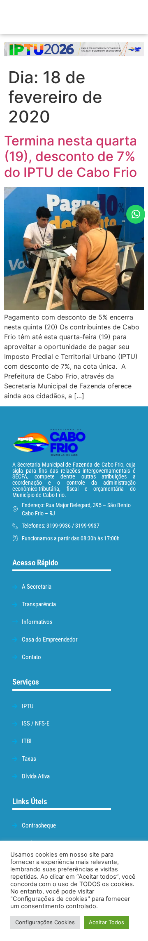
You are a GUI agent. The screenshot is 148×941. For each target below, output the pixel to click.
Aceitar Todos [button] (106, 922)
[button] (105, 17)
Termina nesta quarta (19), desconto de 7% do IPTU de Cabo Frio (70, 156)
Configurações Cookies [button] (45, 922)
